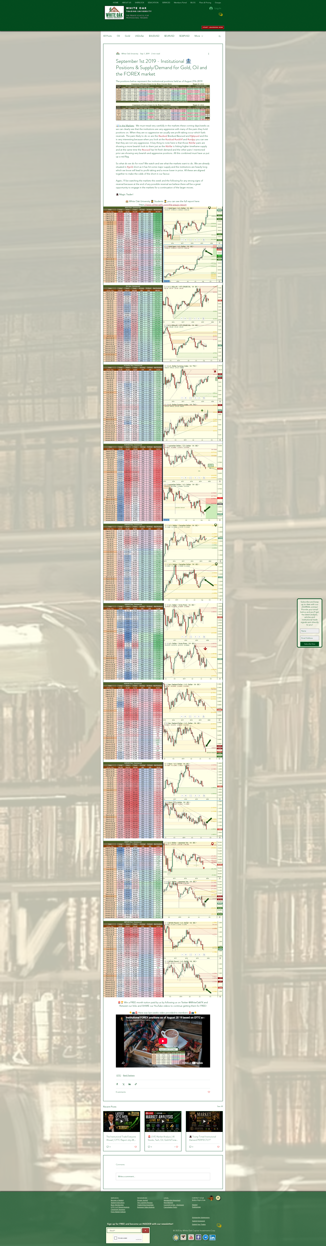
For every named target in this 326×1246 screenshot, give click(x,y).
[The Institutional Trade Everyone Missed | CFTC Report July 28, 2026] (121, 1121)
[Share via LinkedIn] (129, 1084)
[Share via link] (136, 1084)
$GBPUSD (184, 36)
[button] (219, 36)
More (197, 36)
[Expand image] (163, 245)
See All (220, 1106)
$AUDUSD (154, 36)
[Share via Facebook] (117, 1084)
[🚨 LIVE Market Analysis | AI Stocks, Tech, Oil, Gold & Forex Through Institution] (163, 1121)
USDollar (139, 36)
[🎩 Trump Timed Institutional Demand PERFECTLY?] (204, 1121)
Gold (127, 36)
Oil (118, 36)
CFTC (118, 1075)
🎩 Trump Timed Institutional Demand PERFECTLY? (202, 1138)
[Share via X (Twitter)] (123, 1084)
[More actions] (208, 53)
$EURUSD (169, 36)
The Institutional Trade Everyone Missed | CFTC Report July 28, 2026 (121, 1138)
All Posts (107, 36)
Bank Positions (129, 1075)
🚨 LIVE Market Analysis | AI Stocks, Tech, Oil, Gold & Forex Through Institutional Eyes (162, 1138)
